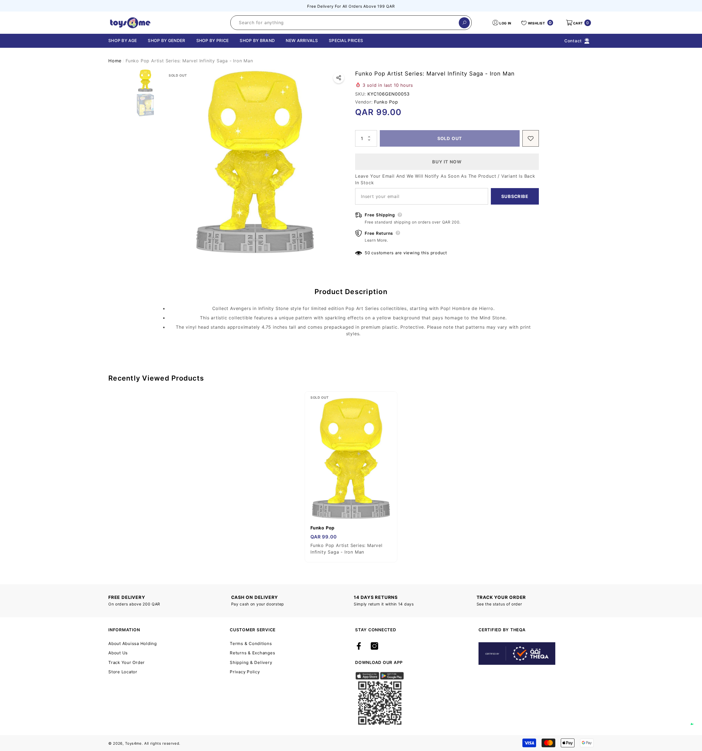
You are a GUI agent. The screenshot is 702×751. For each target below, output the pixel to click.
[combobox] (345, 22)
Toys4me (133, 743)
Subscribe (514, 196)
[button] (578, 22)
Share (338, 77)
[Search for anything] (351, 22)
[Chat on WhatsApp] (695, 719)
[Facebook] (359, 646)
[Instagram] (374, 646)
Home (114, 60)
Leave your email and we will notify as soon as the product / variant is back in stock (445, 179)
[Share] (338, 77)
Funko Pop (386, 102)
